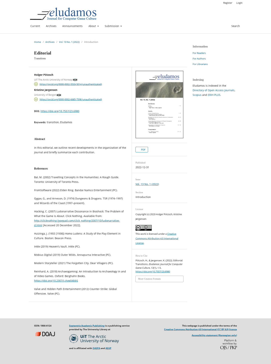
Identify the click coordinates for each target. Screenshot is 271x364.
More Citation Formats (149, 278)
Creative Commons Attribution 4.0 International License (157, 238)
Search (235, 26)
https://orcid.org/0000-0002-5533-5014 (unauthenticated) (71, 84)
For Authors (199, 58)
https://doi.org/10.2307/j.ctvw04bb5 (56, 280)
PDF (142, 149)
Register (227, 2)
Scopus (197, 95)
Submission (112, 26)
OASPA (96, 348)
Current (35, 26)
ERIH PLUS (214, 95)
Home (37, 42)
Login (239, 2)
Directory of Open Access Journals (213, 90)
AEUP (108, 348)
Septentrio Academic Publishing (87, 325)
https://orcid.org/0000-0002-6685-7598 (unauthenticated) (71, 99)
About (92, 26)
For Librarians (200, 64)
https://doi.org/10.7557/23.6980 (60, 111)
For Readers (199, 53)
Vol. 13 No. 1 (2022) (69, 42)
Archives (51, 26)
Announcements (72, 26)
